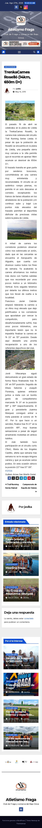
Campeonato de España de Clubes (29, 486)
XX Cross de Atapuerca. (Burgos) (19, 592)
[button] (34, 52)
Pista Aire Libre (12, 654)
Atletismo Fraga (21, 29)
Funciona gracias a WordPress (13, 820)
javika (18, 89)
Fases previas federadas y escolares (20, 541)
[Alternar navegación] (19, 52)
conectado (28, 618)
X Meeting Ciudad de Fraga (20, 686)
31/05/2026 (13, 719)
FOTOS (8, 471)
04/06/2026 (14, 692)
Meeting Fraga (15, 568)
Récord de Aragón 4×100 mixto (18, 660)
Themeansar (21, 823)
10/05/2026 (13, 746)
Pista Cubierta (11, 535)
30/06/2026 (14, 665)
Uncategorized (10, 67)
